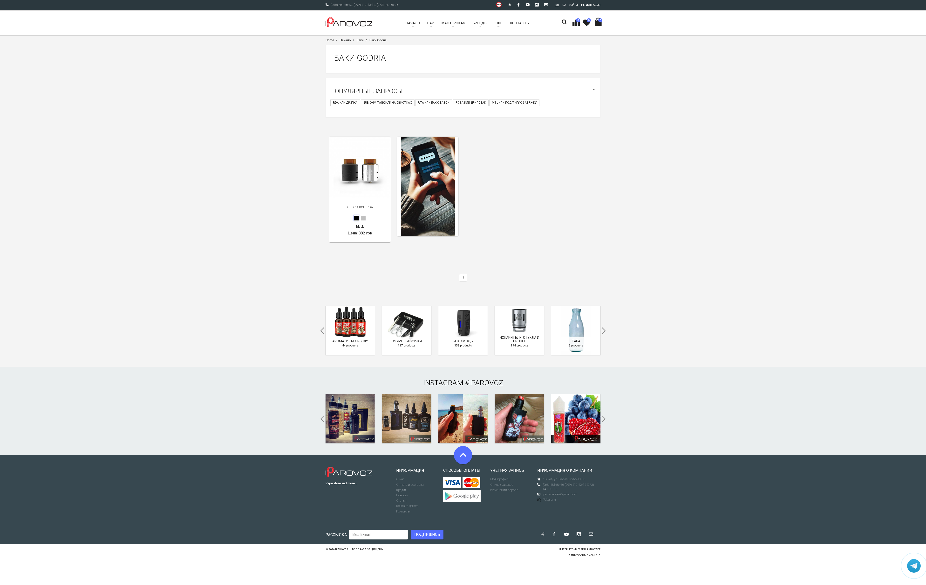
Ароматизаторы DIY (350, 341)
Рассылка (336, 534)
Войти (573, 5)
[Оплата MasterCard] (472, 482)
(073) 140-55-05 (387, 5)
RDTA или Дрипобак (471, 102)
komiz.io (594, 555)
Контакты (403, 511)
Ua (564, 5)
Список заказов (501, 484)
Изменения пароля (504, 490)
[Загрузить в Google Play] (463, 496)
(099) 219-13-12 (364, 5)
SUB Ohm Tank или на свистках (387, 102)
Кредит (401, 490)
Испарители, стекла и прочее (519, 339)
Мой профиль (500, 479)
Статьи (401, 500)
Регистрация (590, 5)
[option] (427, 186)
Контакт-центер (407, 506)
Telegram (549, 499)
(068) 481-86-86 (341, 5)
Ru (557, 5)
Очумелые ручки (407, 341)
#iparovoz (484, 383)
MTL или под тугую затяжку (514, 102)
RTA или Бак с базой (433, 102)
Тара (576, 341)
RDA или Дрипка (345, 102)
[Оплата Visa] (452, 482)
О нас (400, 479)
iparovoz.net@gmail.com (560, 494)
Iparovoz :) (343, 549)
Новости (402, 495)
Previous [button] (321, 331)
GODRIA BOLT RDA (360, 207)
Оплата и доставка (410, 484)
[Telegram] (914, 565)
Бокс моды (463, 341)
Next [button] (605, 331)
